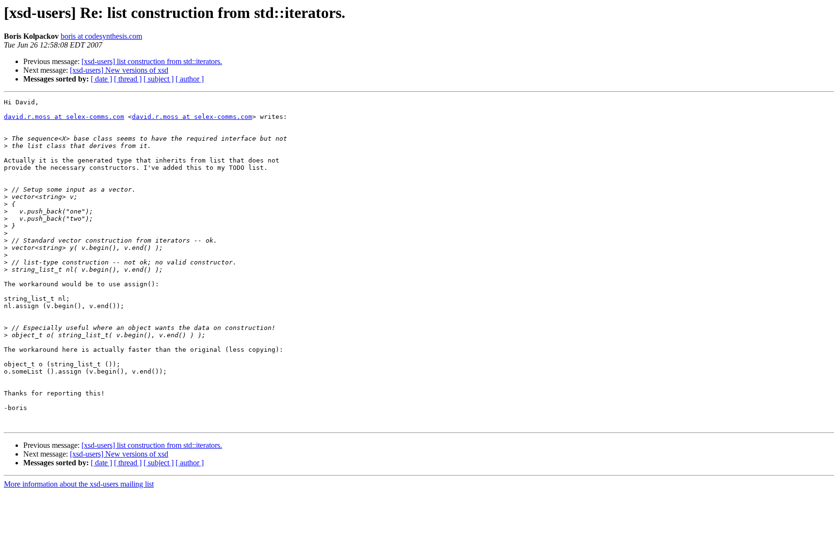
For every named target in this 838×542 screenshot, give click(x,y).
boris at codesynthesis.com (101, 36)
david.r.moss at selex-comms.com (64, 116)
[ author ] (190, 79)
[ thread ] (128, 79)
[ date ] (101, 79)
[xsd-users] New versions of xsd (119, 70)
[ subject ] (159, 79)
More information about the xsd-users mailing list (79, 484)
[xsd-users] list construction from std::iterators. (151, 61)
